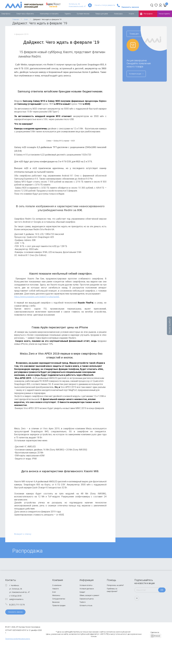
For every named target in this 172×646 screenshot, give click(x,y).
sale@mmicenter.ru (16, 599)
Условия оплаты (86, 585)
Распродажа (148, 14)
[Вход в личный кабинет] (160, 5)
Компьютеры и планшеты (49, 14)
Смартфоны (5, 14)
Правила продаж (58, 605)
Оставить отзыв (86, 605)
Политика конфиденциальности (17, 639)
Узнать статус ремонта (105, 5)
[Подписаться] (162, 590)
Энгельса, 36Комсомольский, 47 (77, 5)
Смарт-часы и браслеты (25, 14)
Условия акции (135, 74)
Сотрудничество (58, 599)
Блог (54, 592)
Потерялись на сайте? (115, 585)
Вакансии (56, 602)
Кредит (82, 592)
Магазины (56, 595)
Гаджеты (68, 14)
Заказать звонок (130, 7)
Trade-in (83, 602)
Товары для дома (101, 14)
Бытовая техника (83, 14)
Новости (55, 589)
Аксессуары (118, 14)
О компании (56, 585)
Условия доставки (87, 589)
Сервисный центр (87, 599)
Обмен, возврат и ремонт (89, 595)
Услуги (131, 14)
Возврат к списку (22, 534)
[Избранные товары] (156, 5)
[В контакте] (136, 598)
